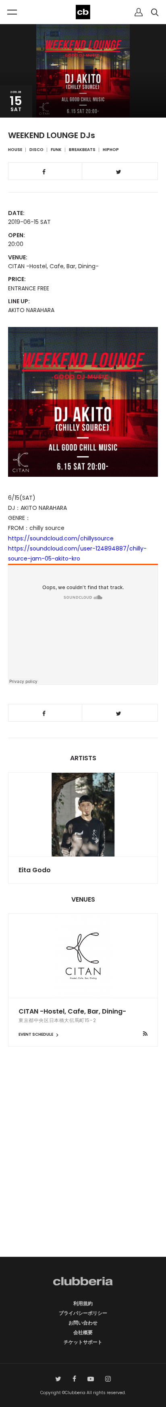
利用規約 (83, 1303)
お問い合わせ (83, 1322)
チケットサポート (83, 1342)
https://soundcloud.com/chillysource (61, 538)
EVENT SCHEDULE (36, 1034)
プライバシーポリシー (83, 1313)
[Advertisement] (83, 1166)
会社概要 (83, 1332)
